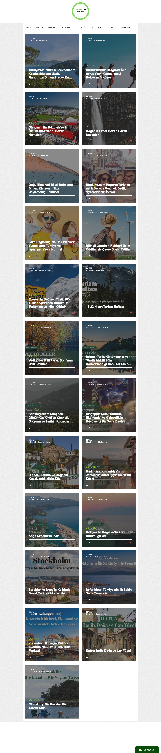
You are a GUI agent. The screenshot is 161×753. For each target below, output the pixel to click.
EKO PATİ (39, 27)
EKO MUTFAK (112, 27)
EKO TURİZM (34, 66)
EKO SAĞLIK (67, 27)
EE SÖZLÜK (81, 27)
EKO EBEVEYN (96, 27)
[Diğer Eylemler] (74, 39)
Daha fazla (126, 27)
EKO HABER (53, 27)
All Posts (28, 27)
